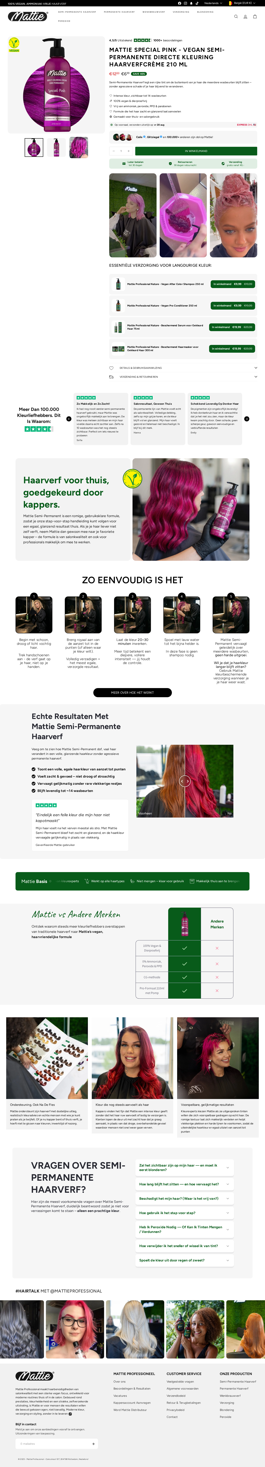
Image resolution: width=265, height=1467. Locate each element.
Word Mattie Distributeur (130, 1410)
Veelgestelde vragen (180, 1381)
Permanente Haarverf (234, 1388)
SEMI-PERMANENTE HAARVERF (77, 12)
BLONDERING (205, 12)
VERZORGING (181, 12)
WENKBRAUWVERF (154, 12)
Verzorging (227, 1403)
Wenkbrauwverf (230, 1396)
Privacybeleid (175, 1410)
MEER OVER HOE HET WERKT (132, 692)
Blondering (227, 1410)
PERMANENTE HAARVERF (119, 12)
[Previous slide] (69, 419)
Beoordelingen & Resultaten (131, 1388)
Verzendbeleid (176, 1396)
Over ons (119, 1381)
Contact (172, 1417)
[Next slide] (246, 419)
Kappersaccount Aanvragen (132, 1403)
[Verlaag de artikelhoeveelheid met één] (113, 151)
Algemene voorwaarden (182, 1388)
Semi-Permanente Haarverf (238, 1381)
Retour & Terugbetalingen (184, 1403)
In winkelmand (233, 284)
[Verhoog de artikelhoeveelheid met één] (128, 151)
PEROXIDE (64, 21)
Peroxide (225, 1417)
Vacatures (120, 1396)
